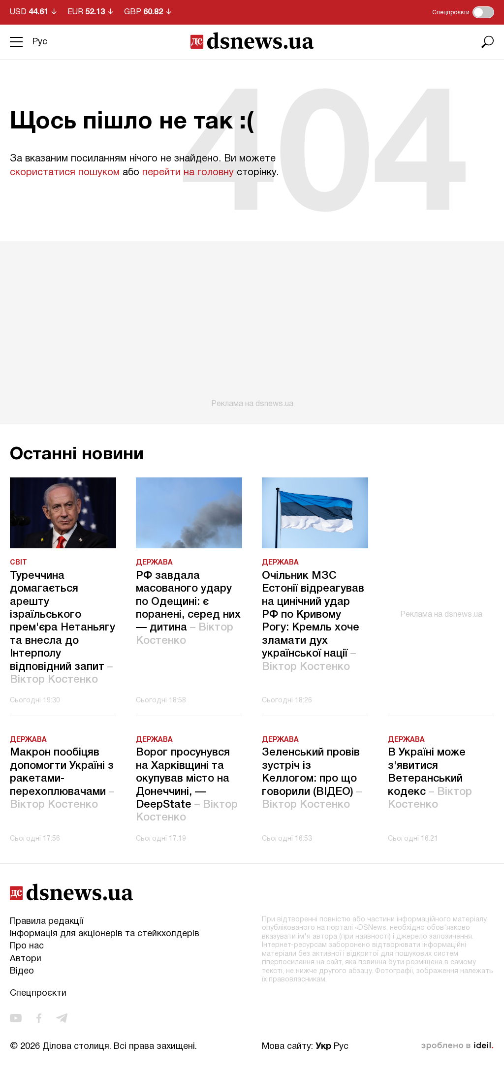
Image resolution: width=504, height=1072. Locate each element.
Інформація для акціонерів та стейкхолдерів (104, 934)
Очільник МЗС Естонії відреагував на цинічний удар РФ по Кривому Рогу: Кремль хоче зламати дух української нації (313, 621)
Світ (18, 563)
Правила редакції (46, 921)
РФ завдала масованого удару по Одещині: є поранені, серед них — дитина (188, 608)
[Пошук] (487, 41)
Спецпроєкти (38, 993)
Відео (22, 971)
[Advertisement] (252, 325)
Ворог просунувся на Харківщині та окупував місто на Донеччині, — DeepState (187, 785)
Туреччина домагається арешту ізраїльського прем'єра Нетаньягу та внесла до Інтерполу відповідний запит (62, 628)
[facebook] (39, 1018)
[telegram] (62, 1018)
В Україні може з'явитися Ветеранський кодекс (430, 779)
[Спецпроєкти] (483, 12)
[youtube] (15, 1018)
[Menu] (16, 42)
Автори (25, 959)
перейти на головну (188, 172)
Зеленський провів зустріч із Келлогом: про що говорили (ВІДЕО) (312, 779)
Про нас (27, 946)
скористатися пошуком (65, 172)
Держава (154, 563)
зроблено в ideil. (457, 1046)
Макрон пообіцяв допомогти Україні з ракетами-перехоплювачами (62, 779)
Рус (39, 42)
